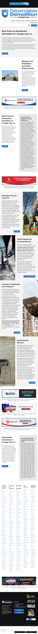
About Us (23, 20)
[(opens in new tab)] (19, 101)
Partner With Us (34, 20)
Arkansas (3, 495)
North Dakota (4, 543)
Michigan (3, 522)
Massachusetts (4, 521)
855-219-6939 (17, 187)
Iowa (6, 511)
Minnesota (4, 524)
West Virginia (4, 565)
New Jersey (4, 537)
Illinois (3, 509)
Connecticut (4, 500)
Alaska (3, 492)
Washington (4, 563)
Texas (3, 558)
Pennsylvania (4, 550)
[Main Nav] (29, 25)
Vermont (3, 560)
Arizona (3, 494)
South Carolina (4, 553)
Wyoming (3, 568)
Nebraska (3, 531)
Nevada (3, 532)
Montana (3, 529)
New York (3, 540)
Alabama (3, 490)
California (3, 497)
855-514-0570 (24, 108)
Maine (3, 517)
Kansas (3, 512)
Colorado (3, 499)
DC (2, 502)
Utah (5, 558)
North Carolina (4, 542)
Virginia (3, 562)
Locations (18, 20)
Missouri (3, 527)
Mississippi (4, 526)
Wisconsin (3, 567)
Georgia (3, 506)
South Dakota (4, 555)
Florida (3, 504)
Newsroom (28, 20)
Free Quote (13, 20)
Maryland (3, 519)
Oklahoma (3, 547)
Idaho (6, 507)
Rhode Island (4, 552)
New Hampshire (4, 535)
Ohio (3, 545)
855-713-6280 (20, 400)
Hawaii (3, 507)
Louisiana (3, 516)
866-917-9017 (17, 415)
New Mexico (4, 538)
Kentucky (3, 514)
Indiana (3, 511)
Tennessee (4, 557)
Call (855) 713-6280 (33, 22)
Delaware (5, 502)
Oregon (3, 548)
